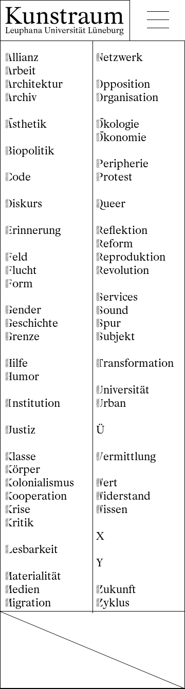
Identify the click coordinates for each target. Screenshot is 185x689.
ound (112, 310)
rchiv (21, 97)
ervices (117, 296)
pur (108, 323)
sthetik (26, 123)
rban (111, 403)
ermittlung (126, 456)
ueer (110, 203)
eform (114, 243)
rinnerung (33, 230)
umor (22, 376)
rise (17, 509)
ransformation (135, 363)
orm (19, 283)
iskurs (23, 203)
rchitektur (34, 83)
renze (22, 336)
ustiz (20, 429)
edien (22, 589)
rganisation (127, 97)
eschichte (31, 323)
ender (23, 309)
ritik (19, 522)
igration (28, 602)
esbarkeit (31, 549)
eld (16, 256)
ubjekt (115, 336)
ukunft (116, 589)
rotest (114, 176)
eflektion (121, 230)
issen (111, 509)
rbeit (20, 70)
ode (18, 176)
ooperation (36, 495)
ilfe (16, 363)
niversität (123, 389)
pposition (123, 83)
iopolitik (29, 150)
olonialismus (39, 482)
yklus (113, 602)
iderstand (123, 495)
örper (22, 469)
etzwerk (119, 57)
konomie (121, 137)
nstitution (32, 403)
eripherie (122, 163)
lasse (20, 456)
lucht (21, 270)
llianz (22, 57)
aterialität (33, 575)
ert (107, 482)
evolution (122, 270)
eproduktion (130, 256)
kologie (117, 123)
